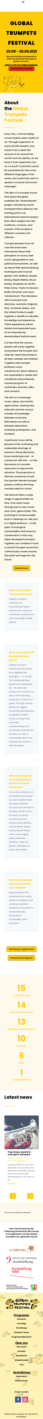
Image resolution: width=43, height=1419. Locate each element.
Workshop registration (21, 949)
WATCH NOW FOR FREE (21, 68)
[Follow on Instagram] (25, 1399)
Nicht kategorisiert (19, 1161)
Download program (21, 957)
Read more (21, 568)
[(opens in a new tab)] (21, 1132)
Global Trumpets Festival (16, 1158)
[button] (13, 1196)
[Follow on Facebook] (18, 1399)
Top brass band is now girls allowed (19, 1153)
